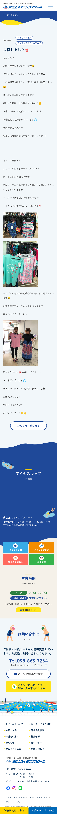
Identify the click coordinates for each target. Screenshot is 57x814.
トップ (5, 15)
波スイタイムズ (13, 748)
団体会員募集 (37, 730)
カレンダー (36, 742)
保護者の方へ (12, 736)
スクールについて (14, 724)
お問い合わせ (37, 748)
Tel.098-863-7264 (28, 661)
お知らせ (10, 742)
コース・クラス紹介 (41, 724)
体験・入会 (11, 730)
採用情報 (35, 736)
